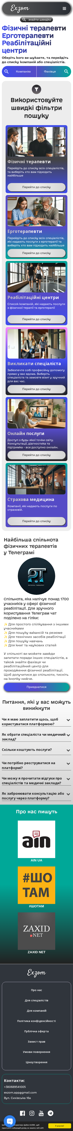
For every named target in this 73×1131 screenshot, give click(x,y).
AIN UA (36, 860)
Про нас (36, 990)
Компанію (23, 71)
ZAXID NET (36, 952)
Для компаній (36, 1010)
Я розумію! (59, 1125)
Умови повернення (36, 1052)
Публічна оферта (36, 1031)
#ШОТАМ (36, 906)
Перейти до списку (36, 187)
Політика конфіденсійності (36, 1021)
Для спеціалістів (36, 1000)
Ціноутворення (36, 1062)
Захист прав (36, 1041)
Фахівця (50, 71)
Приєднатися (36, 686)
